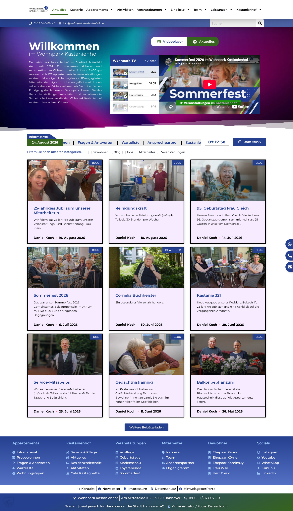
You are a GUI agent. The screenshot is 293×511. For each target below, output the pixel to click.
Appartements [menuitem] (97, 10)
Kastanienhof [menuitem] (246, 10)
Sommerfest (136, 72)
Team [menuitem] (198, 10)
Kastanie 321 (209, 295)
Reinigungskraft (131, 208)
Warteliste (115, 143)
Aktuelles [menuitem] (59, 10)
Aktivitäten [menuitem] (125, 10)
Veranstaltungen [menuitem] (149, 10)
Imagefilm (135, 83)
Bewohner (217, 443)
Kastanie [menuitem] (76, 10)
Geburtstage (136, 106)
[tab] (169, 41)
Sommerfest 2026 (51, 295)
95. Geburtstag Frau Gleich (223, 208)
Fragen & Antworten (80, 143)
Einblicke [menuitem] (177, 10)
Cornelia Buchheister (135, 295)
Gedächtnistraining (134, 382)
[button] (146, 427)
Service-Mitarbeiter (52, 382)
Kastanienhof (182, 143)
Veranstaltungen (130, 443)
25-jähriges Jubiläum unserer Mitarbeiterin (62, 210)
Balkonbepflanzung (216, 382)
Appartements (25, 443)
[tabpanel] (209, 84)
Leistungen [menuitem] (219, 10)
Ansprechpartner (147, 143)
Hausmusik (136, 95)
